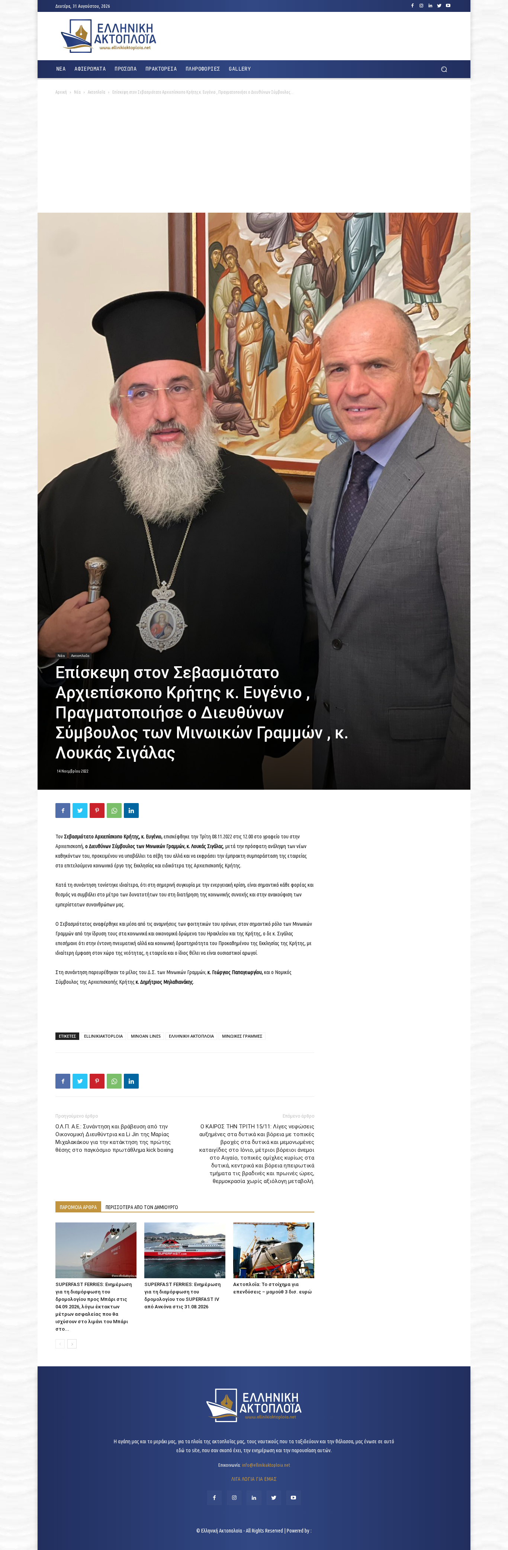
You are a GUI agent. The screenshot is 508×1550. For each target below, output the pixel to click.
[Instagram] (421, 5)
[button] (444, 69)
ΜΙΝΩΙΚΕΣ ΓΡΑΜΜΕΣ (242, 1036)
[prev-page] (60, 1343)
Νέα (77, 92)
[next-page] (72, 1343)
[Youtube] (448, 5)
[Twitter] (439, 5)
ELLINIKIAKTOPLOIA (103, 1036)
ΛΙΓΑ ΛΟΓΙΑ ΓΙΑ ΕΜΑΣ (254, 1479)
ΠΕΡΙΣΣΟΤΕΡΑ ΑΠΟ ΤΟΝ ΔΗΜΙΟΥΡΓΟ (142, 1207)
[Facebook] (412, 5)
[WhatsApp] (114, 810)
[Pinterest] (97, 810)
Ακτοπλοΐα (96, 92)
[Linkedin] (430, 5)
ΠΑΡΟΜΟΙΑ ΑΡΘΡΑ (78, 1207)
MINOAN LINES (146, 1036)
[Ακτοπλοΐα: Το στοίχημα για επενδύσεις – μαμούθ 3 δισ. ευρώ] (273, 1250)
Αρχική (61, 92)
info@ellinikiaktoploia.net (266, 1464)
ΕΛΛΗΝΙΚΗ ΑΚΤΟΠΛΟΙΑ (191, 1036)
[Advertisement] (254, 157)
